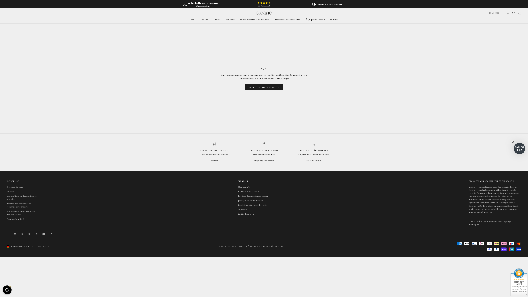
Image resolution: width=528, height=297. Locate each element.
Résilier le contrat (246, 214)
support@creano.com (264, 160)
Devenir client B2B (15, 219)
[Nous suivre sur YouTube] (43, 234)
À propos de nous (15, 186)
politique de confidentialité (250, 200)
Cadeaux (204, 19)
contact (334, 19)
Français (494, 13)
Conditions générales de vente (252, 205)
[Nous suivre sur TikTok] (51, 234)
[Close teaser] (513, 142)
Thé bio (216, 19)
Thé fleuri (230, 19)
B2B (192, 19)
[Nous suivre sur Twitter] (15, 234)
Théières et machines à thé (287, 19)
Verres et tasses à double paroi (254, 19)
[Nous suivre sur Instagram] (22, 234)
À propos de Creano (315, 19)
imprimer (242, 209)
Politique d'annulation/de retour (253, 195)
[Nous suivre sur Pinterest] (36, 234)
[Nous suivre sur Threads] (29, 234)
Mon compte (244, 186)
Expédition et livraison (248, 191)
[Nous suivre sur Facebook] (8, 234)
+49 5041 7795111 (313, 160)
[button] (519, 148)
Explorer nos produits (264, 87)
